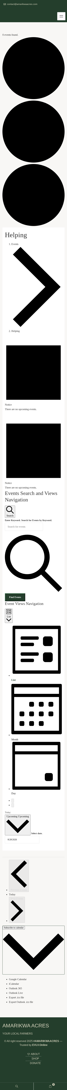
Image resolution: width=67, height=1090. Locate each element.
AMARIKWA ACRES (25, 1026)
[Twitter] (9, 8)
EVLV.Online (39, 1045)
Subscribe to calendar (14, 927)
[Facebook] (14, 8)
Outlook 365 (15, 988)
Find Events (15, 597)
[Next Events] (12, 805)
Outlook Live (16, 993)
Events (14, 244)
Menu (61, 16)
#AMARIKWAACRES (46, 1041)
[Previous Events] (12, 801)
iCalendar (14, 983)
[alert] (33, 375)
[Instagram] (4, 8)
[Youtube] (24, 8)
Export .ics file (16, 997)
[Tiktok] (29, 8)
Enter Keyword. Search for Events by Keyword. (28, 520)
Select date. (36, 833)
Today (8, 812)
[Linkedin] (19, 8)
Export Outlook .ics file (21, 1002)
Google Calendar (18, 979)
